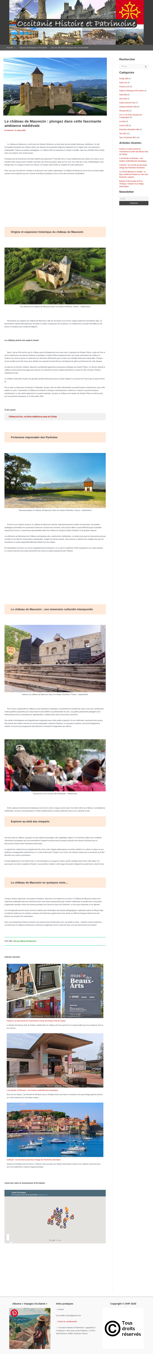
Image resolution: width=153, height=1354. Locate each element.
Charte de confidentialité (67, 1322)
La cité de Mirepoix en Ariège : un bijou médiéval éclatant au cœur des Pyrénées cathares (133, 174)
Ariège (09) (123, 79)
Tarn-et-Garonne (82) (127, 137)
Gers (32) (123, 99)
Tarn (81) (122, 133)
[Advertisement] (55, 201)
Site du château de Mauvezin (24, 941)
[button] (14, 47)
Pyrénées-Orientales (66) (129, 129)
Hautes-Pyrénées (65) (128, 107)
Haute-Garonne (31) (127, 103)
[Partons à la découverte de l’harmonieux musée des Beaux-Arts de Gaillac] (55, 991)
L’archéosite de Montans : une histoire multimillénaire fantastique (32, 1090)
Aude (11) (123, 83)
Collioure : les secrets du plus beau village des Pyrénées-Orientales (33, 1160)
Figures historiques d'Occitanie (131, 91)
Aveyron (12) (124, 87)
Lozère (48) (123, 125)
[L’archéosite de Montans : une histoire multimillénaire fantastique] (55, 1060)
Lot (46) (122, 121)
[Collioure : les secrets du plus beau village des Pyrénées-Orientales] (55, 1130)
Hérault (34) (124, 111)
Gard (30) (123, 95)
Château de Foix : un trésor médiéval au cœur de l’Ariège (33, 416)
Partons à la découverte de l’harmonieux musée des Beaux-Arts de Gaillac (36, 1021)
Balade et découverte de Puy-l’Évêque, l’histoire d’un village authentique (131, 183)
